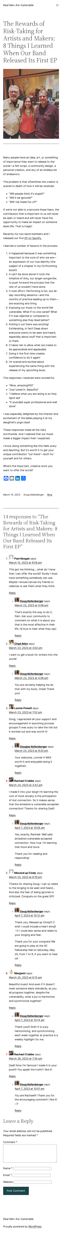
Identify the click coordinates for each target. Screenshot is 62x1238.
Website (8, 1181)
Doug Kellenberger (31, 601)
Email (7, 1175)
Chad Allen (21, 643)
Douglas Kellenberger (33, 746)
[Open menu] (57, 5)
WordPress (35, 1226)
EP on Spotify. (33, 238)
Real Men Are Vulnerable (18, 5)
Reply (12, 592)
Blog (49, 494)
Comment (10, 1142)
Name (7, 1168)
